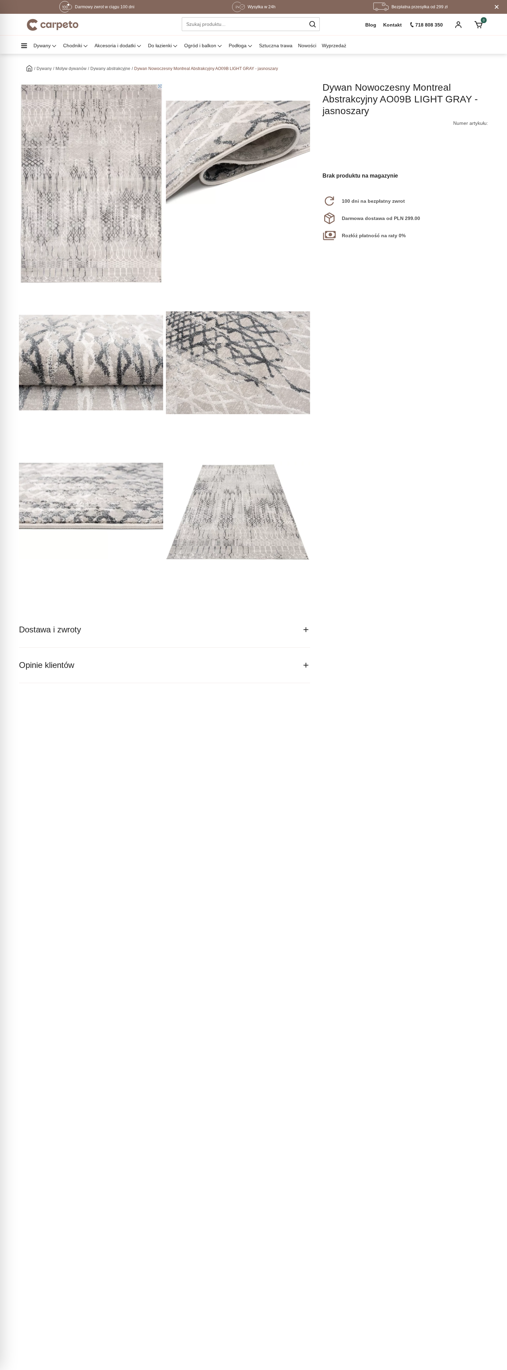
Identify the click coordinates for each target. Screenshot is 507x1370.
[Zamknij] (497, 7)
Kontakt (392, 25)
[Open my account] (458, 25)
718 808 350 (429, 25)
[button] (312, 24)
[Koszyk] (478, 25)
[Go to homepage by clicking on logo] (52, 25)
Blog (370, 25)
